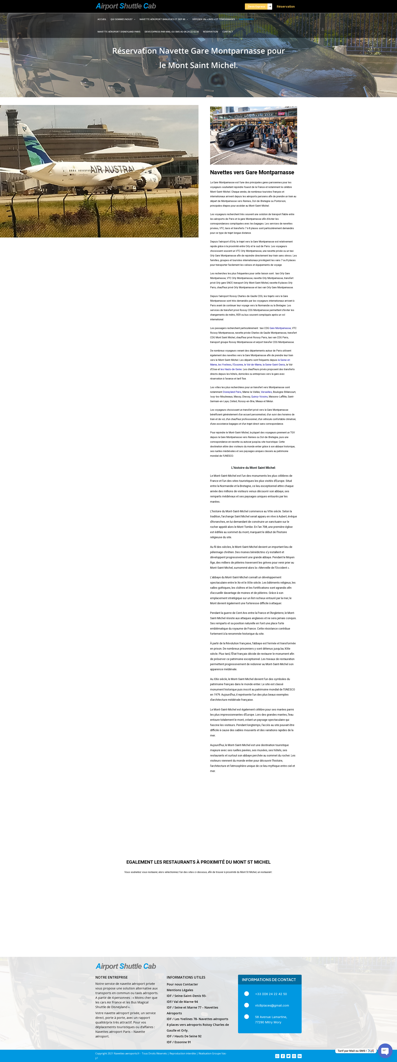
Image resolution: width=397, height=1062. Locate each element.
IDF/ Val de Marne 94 (182, 1002)
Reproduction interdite (183, 1053)
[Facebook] (283, 1056)
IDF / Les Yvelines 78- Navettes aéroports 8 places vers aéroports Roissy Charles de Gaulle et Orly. (198, 1024)
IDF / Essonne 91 (179, 1042)
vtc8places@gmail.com (272, 1005)
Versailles (266, 392)
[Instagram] (294, 1056)
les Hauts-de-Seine (231, 369)
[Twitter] (288, 1056)
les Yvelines (224, 364)
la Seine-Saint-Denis (273, 364)
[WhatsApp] (277, 1056)
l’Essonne (237, 364)
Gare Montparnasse (280, 328)
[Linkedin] (300, 1056)
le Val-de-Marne (252, 364)
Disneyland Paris (232, 392)
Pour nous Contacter (182, 984)
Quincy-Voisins (259, 396)
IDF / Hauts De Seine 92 (184, 1036)
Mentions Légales (180, 990)
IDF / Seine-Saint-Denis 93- (186, 996)
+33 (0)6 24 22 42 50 (271, 994)
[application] (133, 19)
